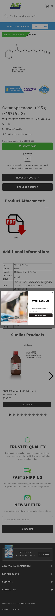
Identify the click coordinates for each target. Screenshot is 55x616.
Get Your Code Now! (40, 315)
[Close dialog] (52, 292)
